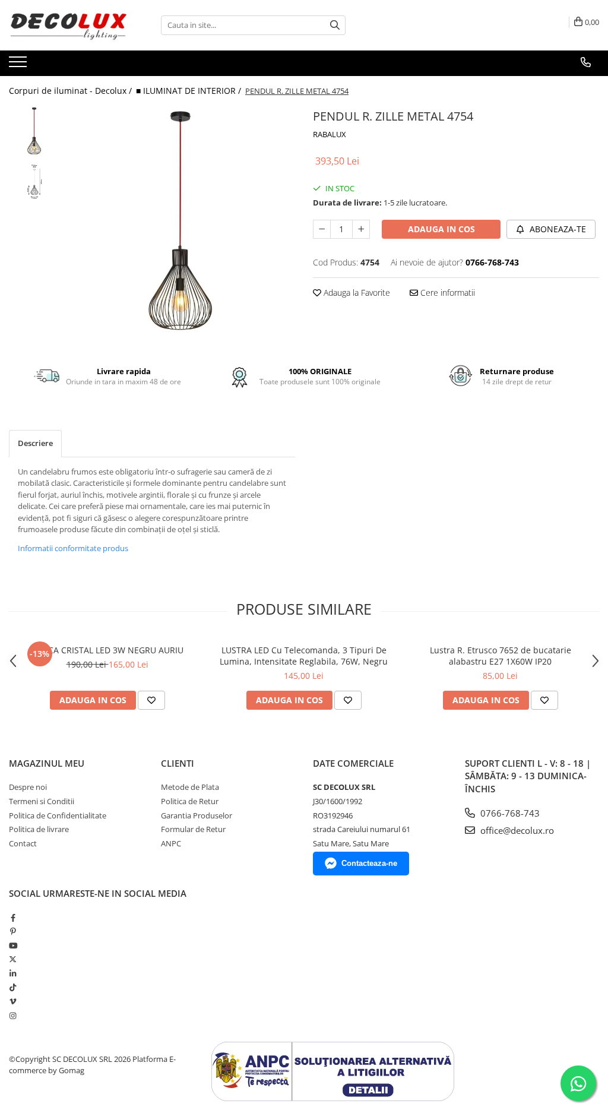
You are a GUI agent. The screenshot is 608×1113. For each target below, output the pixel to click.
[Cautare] (335, 25)
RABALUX (329, 134)
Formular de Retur (193, 829)
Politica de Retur (189, 801)
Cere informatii (446, 292)
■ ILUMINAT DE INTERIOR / (189, 90)
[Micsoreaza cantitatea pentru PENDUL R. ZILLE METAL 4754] (322, 229)
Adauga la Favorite (355, 292)
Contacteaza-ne (369, 863)
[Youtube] (13, 945)
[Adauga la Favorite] (151, 700)
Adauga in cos (441, 229)
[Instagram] (13, 1015)
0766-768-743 (509, 813)
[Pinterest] (13, 931)
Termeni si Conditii (41, 801)
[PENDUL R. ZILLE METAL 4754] (180, 221)
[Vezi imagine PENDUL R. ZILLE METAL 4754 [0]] (34, 131)
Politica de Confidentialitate (57, 815)
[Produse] (19, 65)
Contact (23, 843)
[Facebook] (13, 917)
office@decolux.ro (516, 830)
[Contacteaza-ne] (585, 62)
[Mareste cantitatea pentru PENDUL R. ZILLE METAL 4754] (361, 229)
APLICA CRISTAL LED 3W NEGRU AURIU (107, 650)
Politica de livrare (39, 829)
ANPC (171, 843)
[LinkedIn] (13, 973)
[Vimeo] (13, 1001)
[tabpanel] (180, 221)
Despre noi (28, 787)
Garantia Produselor (196, 815)
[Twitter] (13, 959)
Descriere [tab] (35, 443)
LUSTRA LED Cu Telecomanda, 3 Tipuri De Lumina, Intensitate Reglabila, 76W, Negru (304, 655)
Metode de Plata (190, 787)
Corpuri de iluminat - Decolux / (71, 90)
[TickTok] (13, 987)
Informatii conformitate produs (73, 548)
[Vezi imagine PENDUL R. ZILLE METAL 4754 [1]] (34, 181)
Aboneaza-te (556, 229)
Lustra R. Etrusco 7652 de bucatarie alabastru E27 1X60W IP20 (500, 655)
